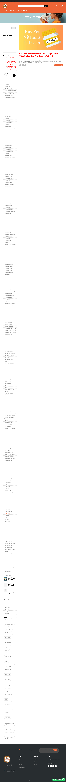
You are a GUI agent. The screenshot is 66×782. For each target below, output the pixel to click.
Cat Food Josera (7, 276)
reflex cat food (7, 534)
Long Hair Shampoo (8, 424)
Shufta (6, 57)
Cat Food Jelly (7, 274)
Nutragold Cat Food (8, 452)
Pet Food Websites (8, 482)
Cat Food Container (8, 176)
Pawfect (6, 462)
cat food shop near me (9, 295)
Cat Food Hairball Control (9, 234)
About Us (21, 762)
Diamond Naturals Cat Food (10, 336)
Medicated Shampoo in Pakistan (10, 430)
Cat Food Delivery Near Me (9, 184)
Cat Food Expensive (8, 213)
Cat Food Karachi (8, 278)
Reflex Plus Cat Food (8, 539)
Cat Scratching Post (8, 305)
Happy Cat (6, 401)
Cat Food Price (7, 289)
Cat (5, 112)
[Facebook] (20, 65)
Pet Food (6, 699)
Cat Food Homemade (8, 247)
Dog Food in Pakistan (8, 351)
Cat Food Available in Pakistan (10, 139)
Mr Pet (6, 446)
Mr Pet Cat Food (7, 448)
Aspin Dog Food (7, 86)
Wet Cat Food (7, 734)
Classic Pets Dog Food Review (10, 326)
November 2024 (7, 603)
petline (6, 517)
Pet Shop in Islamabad (8, 490)
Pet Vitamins (7, 513)
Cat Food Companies (8, 174)
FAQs (62, 1)
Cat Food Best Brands (8, 143)
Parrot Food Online (8, 460)
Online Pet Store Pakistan (9, 458)
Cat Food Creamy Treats (9, 178)
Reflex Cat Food (7, 717)
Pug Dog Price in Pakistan (9, 523)
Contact (58, 1)
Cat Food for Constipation (9, 217)
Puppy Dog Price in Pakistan (9, 525)
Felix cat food (7, 383)
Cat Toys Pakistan (8, 316)
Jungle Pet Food (7, 411)
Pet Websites (7, 515)
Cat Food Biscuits (8, 145)
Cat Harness (7, 299)
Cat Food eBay (7, 199)
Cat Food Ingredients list (9, 270)
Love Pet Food (7, 426)
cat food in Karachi (8, 260)
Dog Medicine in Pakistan (9, 359)
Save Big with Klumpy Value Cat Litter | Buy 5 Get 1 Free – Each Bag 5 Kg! (10, 63)
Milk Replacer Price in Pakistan (10, 444)
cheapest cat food (8, 322)
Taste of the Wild (8, 553)
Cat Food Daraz (7, 180)
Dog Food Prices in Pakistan (9, 355)
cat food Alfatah (8, 124)
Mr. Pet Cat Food (7, 691)
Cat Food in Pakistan (8, 264)
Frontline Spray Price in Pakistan (10, 396)
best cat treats (7, 621)
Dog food (6, 661)
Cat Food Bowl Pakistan (9, 151)
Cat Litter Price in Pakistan (9, 303)
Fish (5, 385)
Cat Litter (6, 301)
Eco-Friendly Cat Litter (8, 666)
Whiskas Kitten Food (8, 569)
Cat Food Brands (8, 155)
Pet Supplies (7, 509)
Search (5, 25)
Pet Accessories (7, 696)
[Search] (14, 75)
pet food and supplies (8, 476)
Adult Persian (7, 84)
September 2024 (7, 607)
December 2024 (7, 601)
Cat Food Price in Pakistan (9, 291)
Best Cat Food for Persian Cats (10, 90)
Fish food (35, 764)
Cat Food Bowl (7, 149)
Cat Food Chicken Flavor (9, 170)
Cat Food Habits (7, 232)
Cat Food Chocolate (8, 172)
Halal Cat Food (7, 399)
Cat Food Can (7, 161)
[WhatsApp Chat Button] (63, 779)
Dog (5, 338)
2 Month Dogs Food (8, 82)
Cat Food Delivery (8, 182)
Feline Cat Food (7, 381)
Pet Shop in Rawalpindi (9, 494)
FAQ (20, 765)
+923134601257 (6, 1)
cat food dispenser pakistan (10, 192)
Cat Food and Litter (8, 130)
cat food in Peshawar (8, 266)
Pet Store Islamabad (8, 503)
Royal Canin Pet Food (8, 547)
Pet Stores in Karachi (8, 507)
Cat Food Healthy (8, 236)
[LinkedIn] (25, 65)
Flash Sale (6, 387)
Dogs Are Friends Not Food (9, 363)
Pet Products (7, 484)
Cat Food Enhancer (8, 207)
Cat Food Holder (8, 240)
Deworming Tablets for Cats (10, 330)
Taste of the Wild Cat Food (9, 555)
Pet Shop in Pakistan (8, 492)
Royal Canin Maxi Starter (9, 545)
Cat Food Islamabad (8, 272)
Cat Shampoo (7, 307)
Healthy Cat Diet (7, 674)
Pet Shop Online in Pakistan (9, 37)
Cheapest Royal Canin (8, 324)
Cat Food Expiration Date (9, 215)
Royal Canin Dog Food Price (9, 543)
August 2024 (7, 609)
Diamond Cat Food (8, 334)
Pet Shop (6, 488)
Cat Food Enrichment (8, 209)
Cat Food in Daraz (8, 258)
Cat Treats (6, 318)
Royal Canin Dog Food (8, 541)
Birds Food (36, 762)
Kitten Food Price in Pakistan (10, 413)
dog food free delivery (9, 349)
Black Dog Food (7, 101)
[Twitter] (23, 65)
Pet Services (7, 486)
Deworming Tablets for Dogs (10, 332)
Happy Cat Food (7, 671)
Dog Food (6, 347)
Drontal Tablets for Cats (9, 377)
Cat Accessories (7, 116)
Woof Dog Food (7, 571)
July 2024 (6, 611)
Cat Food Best (7, 141)
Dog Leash (6, 357)
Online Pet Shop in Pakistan (9, 456)
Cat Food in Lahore (8, 262)
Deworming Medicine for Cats (10, 328)
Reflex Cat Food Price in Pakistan (10, 536)
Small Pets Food (7, 551)
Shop (20, 761)
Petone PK (6, 519)
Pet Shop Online (7, 496)
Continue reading (59, 65)
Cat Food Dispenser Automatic (10, 190)
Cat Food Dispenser (8, 188)
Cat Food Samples (8, 293)
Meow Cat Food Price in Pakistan (10, 433)
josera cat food (7, 679)
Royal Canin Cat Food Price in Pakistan (9, 724)
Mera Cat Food (7, 685)
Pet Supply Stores (8, 511)
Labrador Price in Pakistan (9, 415)
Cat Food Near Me (8, 640)
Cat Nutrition (7, 650)
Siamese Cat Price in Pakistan (10, 549)
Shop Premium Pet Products (9, 39)
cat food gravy (7, 228)
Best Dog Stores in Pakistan (9, 95)
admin (21, 58)
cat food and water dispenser (10, 132)
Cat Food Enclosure (8, 205)
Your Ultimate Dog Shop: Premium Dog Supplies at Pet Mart (11, 592)
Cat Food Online (7, 287)
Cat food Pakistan (8, 642)
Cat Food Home (7, 242)
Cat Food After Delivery (9, 122)
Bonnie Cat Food (7, 103)
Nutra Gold (7, 450)
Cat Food (6, 118)
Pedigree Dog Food (8, 464)
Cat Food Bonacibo (8, 147)
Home (30, 19)
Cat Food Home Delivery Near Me (10, 244)
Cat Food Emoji (7, 203)
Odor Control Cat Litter (8, 694)
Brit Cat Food (7, 110)
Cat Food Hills (7, 238)
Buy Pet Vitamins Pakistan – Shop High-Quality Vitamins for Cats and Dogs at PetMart (39, 55)
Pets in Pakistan (7, 521)
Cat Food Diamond (8, 186)
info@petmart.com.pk (16, 1)
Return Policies (22, 767)
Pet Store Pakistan (8, 505)
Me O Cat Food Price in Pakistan (10, 428)
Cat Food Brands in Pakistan (10, 157)
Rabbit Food (36, 765)
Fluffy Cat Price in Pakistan (9, 389)
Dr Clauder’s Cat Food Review (10, 367)
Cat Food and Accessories (9, 128)
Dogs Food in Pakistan (8, 365)
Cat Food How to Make (9, 249)
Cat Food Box (7, 153)
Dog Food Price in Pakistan (9, 353)
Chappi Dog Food (8, 320)
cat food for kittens (8, 219)
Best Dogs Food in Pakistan (9, 97)
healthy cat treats (8, 677)
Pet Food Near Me (8, 478)
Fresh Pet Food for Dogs (9, 391)
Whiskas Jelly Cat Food (9, 567)
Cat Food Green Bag (8, 230)
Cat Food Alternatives (8, 126)
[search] (46, 6)
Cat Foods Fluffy (8, 297)
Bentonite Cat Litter (8, 88)
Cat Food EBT (7, 201)
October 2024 (7, 605)
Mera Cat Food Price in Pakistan (8, 689)
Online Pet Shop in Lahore (9, 454)
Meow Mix (6, 436)
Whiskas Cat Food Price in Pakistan (9, 738)
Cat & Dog (6, 114)
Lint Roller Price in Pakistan (9, 422)
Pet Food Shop (7, 480)
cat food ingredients (8, 268)
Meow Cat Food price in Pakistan (9, 683)
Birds (5, 99)
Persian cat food (8, 466)
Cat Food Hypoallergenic (9, 251)
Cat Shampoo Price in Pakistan (10, 309)
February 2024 (7, 613)
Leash (6, 420)
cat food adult (7, 120)
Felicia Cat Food (7, 379)
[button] (62, 6)
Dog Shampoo (7, 361)
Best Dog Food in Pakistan (9, 93)
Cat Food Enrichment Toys (9, 211)
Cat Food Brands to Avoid (9, 159)
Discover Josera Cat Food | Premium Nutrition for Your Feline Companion (10, 49)
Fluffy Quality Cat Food (8, 669)
